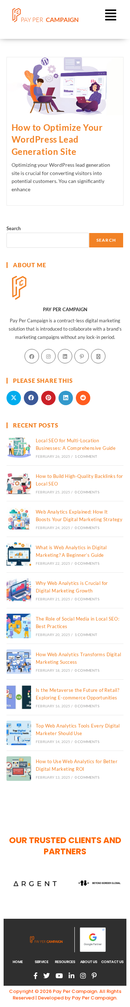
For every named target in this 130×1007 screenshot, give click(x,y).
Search (13, 228)
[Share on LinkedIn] (65, 398)
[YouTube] (59, 975)
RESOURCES (65, 962)
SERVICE (41, 962)
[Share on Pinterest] (48, 398)
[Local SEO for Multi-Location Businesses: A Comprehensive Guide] (18, 447)
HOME (17, 962)
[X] (98, 356)
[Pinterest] (81, 356)
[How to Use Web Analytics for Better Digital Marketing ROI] (18, 768)
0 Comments (87, 492)
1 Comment (86, 456)
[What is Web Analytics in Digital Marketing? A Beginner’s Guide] (18, 554)
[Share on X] (13, 398)
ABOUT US (89, 962)
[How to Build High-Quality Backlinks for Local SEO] (18, 483)
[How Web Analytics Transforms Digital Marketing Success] (18, 661)
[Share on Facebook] (31, 398)
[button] (110, 15)
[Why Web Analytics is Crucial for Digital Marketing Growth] (18, 590)
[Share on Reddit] (83, 398)
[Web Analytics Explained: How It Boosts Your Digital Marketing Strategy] (18, 519)
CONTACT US (112, 962)
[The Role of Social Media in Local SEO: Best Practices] (18, 626)
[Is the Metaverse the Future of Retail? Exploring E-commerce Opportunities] (18, 697)
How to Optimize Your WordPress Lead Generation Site (57, 139)
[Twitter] (46, 975)
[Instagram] (48, 356)
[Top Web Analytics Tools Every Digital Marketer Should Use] (18, 733)
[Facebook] (32, 356)
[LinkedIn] (65, 356)
